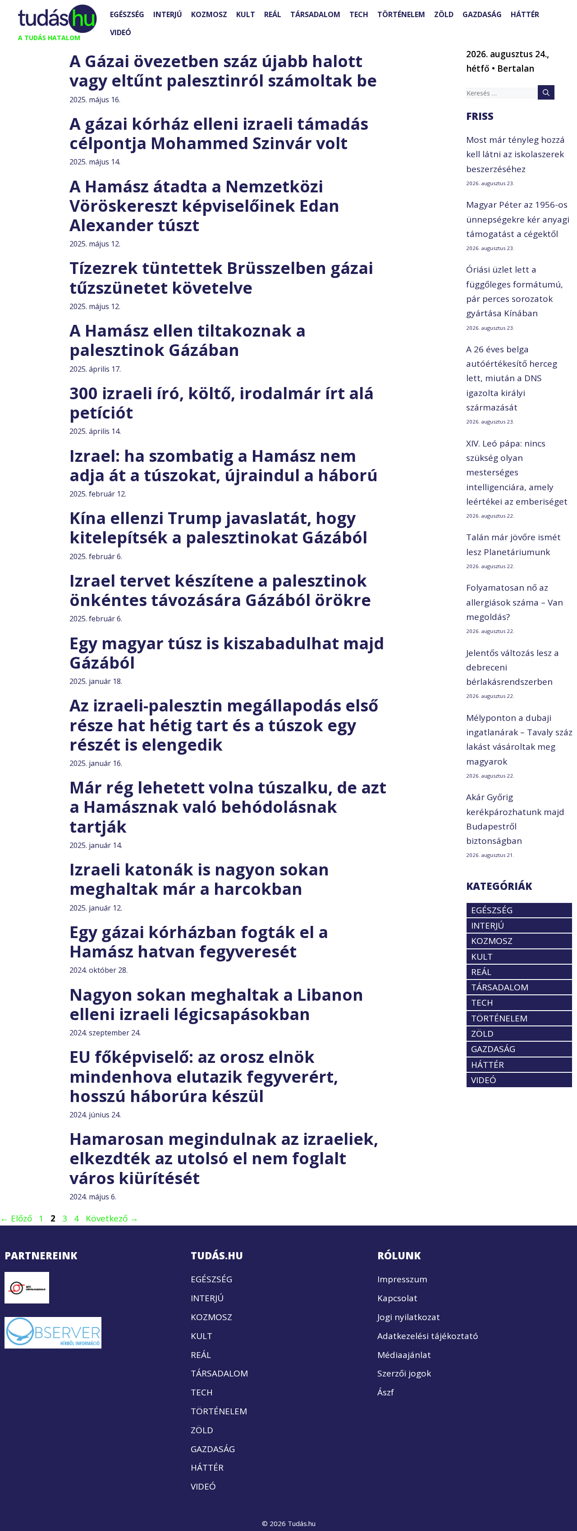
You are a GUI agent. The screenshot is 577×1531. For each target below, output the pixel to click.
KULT (245, 14)
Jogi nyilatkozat (408, 1317)
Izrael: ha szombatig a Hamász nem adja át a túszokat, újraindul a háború (223, 465)
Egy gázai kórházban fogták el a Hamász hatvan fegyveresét (198, 941)
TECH (358, 14)
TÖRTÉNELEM (401, 14)
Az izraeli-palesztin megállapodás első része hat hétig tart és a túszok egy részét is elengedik (223, 724)
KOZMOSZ (209, 14)
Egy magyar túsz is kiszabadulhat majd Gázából (226, 653)
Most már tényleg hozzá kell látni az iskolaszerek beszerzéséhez (515, 154)
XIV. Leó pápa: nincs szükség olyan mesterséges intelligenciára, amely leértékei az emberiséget (517, 472)
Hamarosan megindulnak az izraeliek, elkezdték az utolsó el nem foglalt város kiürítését (223, 1158)
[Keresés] (546, 92)
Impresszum (402, 1279)
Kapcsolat (397, 1298)
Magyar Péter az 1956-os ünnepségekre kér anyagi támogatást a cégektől (517, 219)
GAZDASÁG (482, 14)
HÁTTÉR (525, 14)
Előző (16, 1218)
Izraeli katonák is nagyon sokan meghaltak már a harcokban (199, 879)
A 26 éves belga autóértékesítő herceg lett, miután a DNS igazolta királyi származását (511, 378)
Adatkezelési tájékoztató (427, 1336)
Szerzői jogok (404, 1373)
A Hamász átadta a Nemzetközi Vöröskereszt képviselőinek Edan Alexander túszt (204, 205)
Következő (112, 1218)
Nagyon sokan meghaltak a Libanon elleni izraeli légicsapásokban (216, 1004)
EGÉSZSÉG (127, 14)
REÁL (272, 14)
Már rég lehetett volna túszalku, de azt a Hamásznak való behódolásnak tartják (227, 806)
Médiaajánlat (404, 1355)
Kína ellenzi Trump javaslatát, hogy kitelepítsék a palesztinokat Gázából (218, 527)
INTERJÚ (167, 14)
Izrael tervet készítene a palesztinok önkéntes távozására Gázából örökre (220, 590)
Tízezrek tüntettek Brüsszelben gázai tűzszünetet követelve (221, 277)
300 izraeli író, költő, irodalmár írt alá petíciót (221, 403)
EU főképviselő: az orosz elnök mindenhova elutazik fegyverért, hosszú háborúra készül (203, 1076)
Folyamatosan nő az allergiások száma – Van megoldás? (514, 602)
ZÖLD (443, 14)
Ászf (385, 1392)
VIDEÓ (120, 32)
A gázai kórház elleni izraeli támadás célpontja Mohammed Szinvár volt (218, 133)
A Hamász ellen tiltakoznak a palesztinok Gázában (187, 340)
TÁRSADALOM (315, 14)
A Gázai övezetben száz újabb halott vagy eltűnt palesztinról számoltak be (223, 70)
